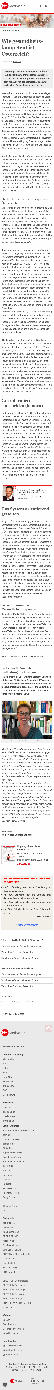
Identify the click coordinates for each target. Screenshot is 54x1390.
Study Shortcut (10, 1197)
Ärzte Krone (8, 1227)
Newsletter (8, 1081)
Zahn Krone (8, 1307)
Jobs (5, 1068)
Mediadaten (8, 1059)
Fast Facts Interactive (13, 1161)
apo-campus (9, 1112)
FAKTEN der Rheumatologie (16, 1254)
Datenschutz (9, 1095)
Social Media (9, 1341)
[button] (5, 1385)
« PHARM (7, 31)
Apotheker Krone (11, 1232)
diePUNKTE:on (10, 1107)
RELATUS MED (10, 1188)
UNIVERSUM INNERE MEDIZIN (17, 1303)
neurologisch (9, 1263)
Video (5, 1210)
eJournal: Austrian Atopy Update (18, 1130)
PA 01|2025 (19, 31)
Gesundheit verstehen (13, 1329)
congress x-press (11, 1139)
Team (5, 1063)
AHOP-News (9, 1223)
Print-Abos (8, 1077)
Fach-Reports (9, 1324)
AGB (5, 1090)
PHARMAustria (10, 1272)
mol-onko (7, 1175)
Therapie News (10, 1206)
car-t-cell (7, 1135)
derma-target (9, 1143)
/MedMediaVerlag (13, 1345)
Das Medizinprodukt (12, 1245)
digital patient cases (12, 1152)
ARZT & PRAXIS (10, 1236)
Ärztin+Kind (8, 1241)
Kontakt (6, 1072)
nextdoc (7, 1179)
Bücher (6, 1320)
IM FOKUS (8, 1166)
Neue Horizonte (10, 1333)
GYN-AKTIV (8, 1258)
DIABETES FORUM (12, 1249)
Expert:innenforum (12, 1157)
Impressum (8, 1086)
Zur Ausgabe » (24, 864)
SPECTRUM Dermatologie (15, 1280)
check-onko (8, 1120)
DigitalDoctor (9, 1148)
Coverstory (17, 62)
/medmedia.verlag (13, 1350)
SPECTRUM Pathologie (14, 1289)
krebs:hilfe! (8, 1170)
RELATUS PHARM (11, 1193)
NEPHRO (10, 1267)
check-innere (9, 1116)
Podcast (7, 1184)
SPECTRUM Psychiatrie (14, 1294)
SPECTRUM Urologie (13, 1298)
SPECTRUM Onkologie (14, 1285)
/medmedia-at (11, 1354)
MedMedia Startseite (13, 1046)
